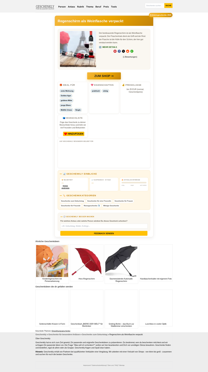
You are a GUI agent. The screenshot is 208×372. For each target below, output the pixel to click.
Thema (89, 6)
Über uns (111, 365)
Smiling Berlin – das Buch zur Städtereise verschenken (121, 325)
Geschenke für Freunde (70, 206)
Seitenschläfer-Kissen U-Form (52, 324)
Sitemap (121, 365)
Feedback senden (104, 233)
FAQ (116, 365)
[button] (115, 51)
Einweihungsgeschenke (61, 331)
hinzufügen (75, 133)
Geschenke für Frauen (124, 201)
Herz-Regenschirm (87, 279)
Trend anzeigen (65, 187)
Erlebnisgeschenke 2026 (160, 15)
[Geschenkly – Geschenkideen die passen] (45, 7)
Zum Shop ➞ (104, 76)
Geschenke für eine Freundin (99, 201)
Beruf (98, 6)
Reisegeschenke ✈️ (92, 206)
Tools (114, 6)
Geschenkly (41, 334)
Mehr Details (108, 47)
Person (62, 6)
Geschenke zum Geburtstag (72, 201)
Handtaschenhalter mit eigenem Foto (156, 279)
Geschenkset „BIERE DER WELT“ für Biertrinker (87, 325)
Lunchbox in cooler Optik (155, 324)
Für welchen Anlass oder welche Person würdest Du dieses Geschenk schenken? (93, 221)
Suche (168, 6)
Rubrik (80, 6)
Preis (106, 6)
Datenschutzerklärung (99, 365)
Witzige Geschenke (111, 206)
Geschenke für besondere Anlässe (64, 334)
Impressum (87, 365)
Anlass (71, 6)
